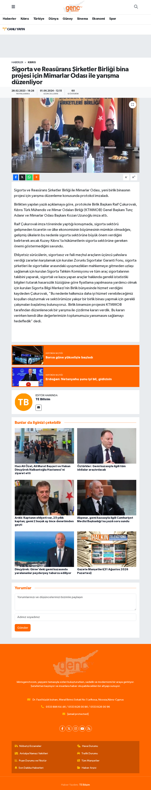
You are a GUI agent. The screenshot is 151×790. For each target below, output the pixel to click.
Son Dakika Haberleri (31, 767)
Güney (68, 18)
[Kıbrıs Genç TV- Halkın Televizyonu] (73, 7)
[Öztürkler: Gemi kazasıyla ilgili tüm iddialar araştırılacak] (106, 445)
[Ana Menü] (13, 7)
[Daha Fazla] (36, 177)
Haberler (9, 18)
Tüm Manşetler (90, 760)
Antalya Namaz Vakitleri (34, 753)
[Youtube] (82, 729)
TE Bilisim (43, 399)
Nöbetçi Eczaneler (30, 746)
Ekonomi (98, 18)
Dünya (53, 18)
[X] (69, 729)
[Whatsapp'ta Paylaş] (29, 177)
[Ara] (135, 7)
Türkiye (38, 18)
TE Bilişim (84, 784)
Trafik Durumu (89, 753)
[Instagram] (76, 729)
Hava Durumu (90, 746)
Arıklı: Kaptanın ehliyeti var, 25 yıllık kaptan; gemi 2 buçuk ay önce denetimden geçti (44, 521)
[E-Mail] (39, 408)
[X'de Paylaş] (22, 177)
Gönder (22, 627)
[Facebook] (62, 729)
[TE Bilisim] (23, 402)
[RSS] (89, 729)
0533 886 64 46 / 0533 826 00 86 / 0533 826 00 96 (78, 706)
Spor (112, 18)
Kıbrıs (25, 18)
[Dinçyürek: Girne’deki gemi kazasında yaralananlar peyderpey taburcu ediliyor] (44, 549)
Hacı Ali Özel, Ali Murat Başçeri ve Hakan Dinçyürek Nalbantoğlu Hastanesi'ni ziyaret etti (42, 470)
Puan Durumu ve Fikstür (33, 760)
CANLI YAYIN (15, 29)
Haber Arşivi (89, 767)
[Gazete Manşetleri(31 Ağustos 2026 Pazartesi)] (106, 549)
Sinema (82, 18)
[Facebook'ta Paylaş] (15, 177)
